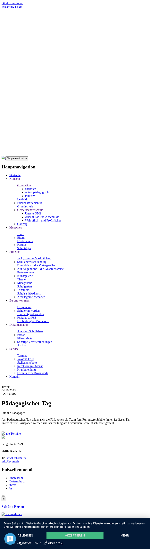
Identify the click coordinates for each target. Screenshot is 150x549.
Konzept (14, 178)
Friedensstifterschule (29, 203)
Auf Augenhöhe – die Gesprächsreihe (40, 268)
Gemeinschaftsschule (30, 210)
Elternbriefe (24, 338)
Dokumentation (19, 324)
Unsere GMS (33, 213)
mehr (125, 535)
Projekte (14, 251)
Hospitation (24, 307)
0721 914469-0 (16, 457)
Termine (22, 355)
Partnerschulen (26, 272)
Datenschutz (17, 481)
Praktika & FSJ (26, 317)
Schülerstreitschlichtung (31, 261)
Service (14, 349)
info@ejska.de (10, 461)
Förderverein (25, 241)
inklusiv (30, 196)
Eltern (21, 237)
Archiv (21, 345)
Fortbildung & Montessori (33, 321)
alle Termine (13, 433)
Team (20, 234)
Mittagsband (24, 283)
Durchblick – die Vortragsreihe (36, 265)
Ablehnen (25, 535)
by (10, 488)
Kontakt (14, 376)
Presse (21, 334)
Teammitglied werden (30, 314)
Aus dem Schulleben (30, 331)
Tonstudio (23, 290)
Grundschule (25, 206)
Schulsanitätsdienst (28, 293)
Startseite (15, 175)
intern (12, 485)
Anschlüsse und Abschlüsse (42, 217)
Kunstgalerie (25, 276)
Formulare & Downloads (32, 373)
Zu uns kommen (19, 300)
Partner (21, 244)
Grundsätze (24, 185)
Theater (22, 279)
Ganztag (22, 224)
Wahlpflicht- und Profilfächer (43, 220)
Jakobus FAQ (25, 359)
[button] (12, 514)
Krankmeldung (26, 369)
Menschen (15, 227)
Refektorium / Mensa (30, 366)
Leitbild (22, 199)
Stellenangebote (27, 362)
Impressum (16, 478)
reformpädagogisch (37, 192)
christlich (30, 188)
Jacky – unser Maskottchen (34, 258)
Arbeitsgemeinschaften (31, 297)
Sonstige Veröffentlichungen (34, 341)
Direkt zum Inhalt (12, 3)
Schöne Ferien (13, 507)
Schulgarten (24, 286)
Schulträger (24, 248)
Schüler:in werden (28, 310)
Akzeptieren (75, 535)
